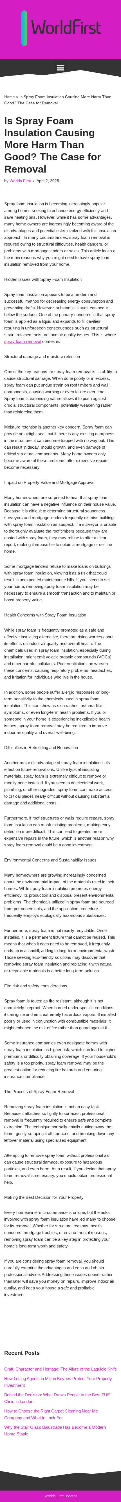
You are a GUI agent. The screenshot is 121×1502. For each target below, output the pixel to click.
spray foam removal (22, 341)
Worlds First (20, 181)
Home (9, 97)
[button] (60, 68)
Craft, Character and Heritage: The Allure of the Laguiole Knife (60, 1369)
